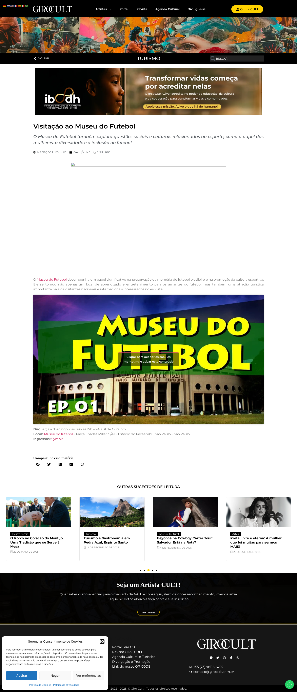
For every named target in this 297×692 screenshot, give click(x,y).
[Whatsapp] (238, 658)
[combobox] (237, 58)
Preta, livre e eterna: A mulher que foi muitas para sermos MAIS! (182, 542)
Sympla (57, 439)
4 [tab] (153, 570)
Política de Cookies (40, 684)
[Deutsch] (5, 5)
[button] (102, 642)
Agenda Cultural (167, 9)
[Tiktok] (231, 658)
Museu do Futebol (52, 279)
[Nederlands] (8, 5)
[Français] (16, 5)
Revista (142, 9)
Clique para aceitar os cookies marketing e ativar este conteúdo (149, 359)
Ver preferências (88, 675)
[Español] (19, 5)
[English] (12, 5)
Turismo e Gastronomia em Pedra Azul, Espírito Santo (33, 540)
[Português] (26, 5)
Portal (124, 9)
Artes (162, 533)
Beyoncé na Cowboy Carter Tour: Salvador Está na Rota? (111, 540)
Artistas (101, 9)
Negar (55, 675)
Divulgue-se (196, 9)
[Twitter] (218, 658)
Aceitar (21, 675)
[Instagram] (224, 658)
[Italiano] (23, 5)
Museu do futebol (58, 434)
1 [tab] (140, 570)
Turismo (17, 533)
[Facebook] (211, 658)
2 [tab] (144, 570)
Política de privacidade (66, 684)
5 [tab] (157, 570)
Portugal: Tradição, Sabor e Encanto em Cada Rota (253, 540)
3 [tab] (148, 570)
